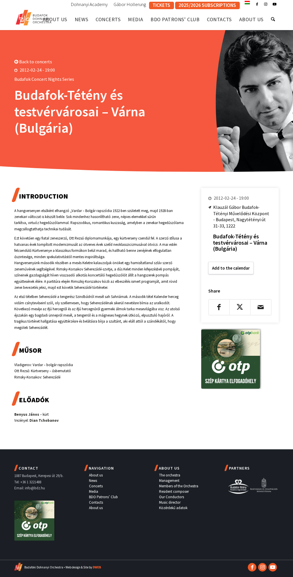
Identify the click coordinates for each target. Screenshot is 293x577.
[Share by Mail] (261, 307)
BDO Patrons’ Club (103, 496)
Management (169, 480)
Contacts (96, 502)
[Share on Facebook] (219, 307)
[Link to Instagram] (266, 4)
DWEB (97, 567)
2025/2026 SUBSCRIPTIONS (207, 5)
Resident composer (174, 491)
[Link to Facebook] (257, 4)
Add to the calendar (231, 268)
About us (96, 475)
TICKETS (161, 5)
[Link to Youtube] (274, 4)
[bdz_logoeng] (33, 16)
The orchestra (169, 475)
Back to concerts (35, 61)
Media (93, 491)
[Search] (273, 19)
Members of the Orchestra (178, 486)
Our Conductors (171, 496)
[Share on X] (240, 307)
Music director (170, 502)
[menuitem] (89, 4)
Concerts (96, 486)
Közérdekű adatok (173, 507)
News (93, 480)
